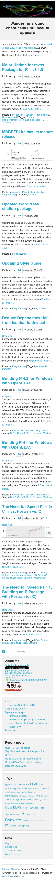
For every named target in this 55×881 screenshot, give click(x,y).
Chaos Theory (10, 792)
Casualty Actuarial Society (30, 789)
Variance (33, 821)
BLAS (13, 433)
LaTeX (21, 803)
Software (6, 122)
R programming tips (15, 712)
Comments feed (13, 850)
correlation (27, 791)
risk (34, 814)
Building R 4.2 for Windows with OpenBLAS (27, 381)
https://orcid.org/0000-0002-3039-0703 (27, 680)
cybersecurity (11, 795)
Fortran (30, 117)
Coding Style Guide (15, 708)
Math (24, 254)
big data (26, 785)
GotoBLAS (9, 799)
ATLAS (19, 785)
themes (25, 820)
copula (18, 792)
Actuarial (16, 192)
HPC (34, 575)
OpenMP (42, 575)
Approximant (10, 784)
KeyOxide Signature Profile (21, 705)
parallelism (7, 578)
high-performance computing (16, 120)
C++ (37, 572)
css (34, 792)
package (36, 120)
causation (44, 788)
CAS (18, 789)
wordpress (23, 825)
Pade (42, 807)
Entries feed (11, 846)
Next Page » (22, 651)
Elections (32, 796)
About (8, 701)
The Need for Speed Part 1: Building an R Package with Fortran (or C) (27, 591)
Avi (19, 76)
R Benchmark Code (18, 715)
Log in (8, 843)
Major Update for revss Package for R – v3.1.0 (23, 67)
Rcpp (19, 578)
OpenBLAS (23, 433)
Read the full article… (32, 108)
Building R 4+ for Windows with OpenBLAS (27, 445)
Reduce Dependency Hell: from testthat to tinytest (26, 320)
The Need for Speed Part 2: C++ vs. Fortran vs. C (27, 509)
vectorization (40, 578)
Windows (47, 433)
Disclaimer (10, 730)
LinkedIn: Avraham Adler (17, 665)
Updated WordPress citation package (20, 206)
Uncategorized (9, 117)
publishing (16, 814)
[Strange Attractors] (27, 15)
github (5, 643)
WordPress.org (12, 854)
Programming (42, 115)
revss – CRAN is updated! (18, 747)
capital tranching (10, 789)
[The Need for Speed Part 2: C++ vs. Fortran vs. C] (27, 532)
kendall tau (14, 803)
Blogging (16, 254)
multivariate (29, 803)
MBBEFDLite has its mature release (27, 134)
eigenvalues (23, 796)
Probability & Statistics (23, 115)
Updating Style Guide (21, 263)
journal (7, 803)
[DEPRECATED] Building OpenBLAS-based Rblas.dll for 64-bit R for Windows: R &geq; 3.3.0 (28, 723)
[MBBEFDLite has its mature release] (27, 154)
